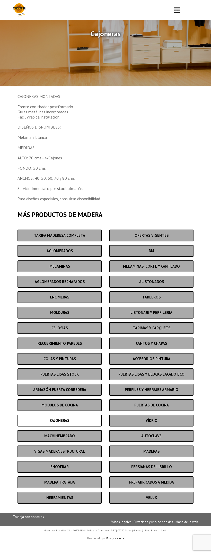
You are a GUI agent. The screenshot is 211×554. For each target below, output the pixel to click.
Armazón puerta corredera (59, 389)
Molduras (59, 312)
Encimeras (59, 297)
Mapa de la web (186, 522)
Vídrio (151, 420)
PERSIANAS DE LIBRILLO (151, 466)
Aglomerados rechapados (60, 281)
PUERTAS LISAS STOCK (59, 374)
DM (151, 250)
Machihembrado (59, 435)
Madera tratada (59, 482)
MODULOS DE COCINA (59, 405)
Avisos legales (121, 522)
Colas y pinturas (59, 358)
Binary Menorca (115, 538)
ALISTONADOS (151, 281)
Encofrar (59, 466)
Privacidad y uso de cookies (153, 522)
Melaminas (59, 266)
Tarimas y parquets (151, 327)
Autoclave (151, 435)
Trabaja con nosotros (28, 517)
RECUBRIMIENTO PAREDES (60, 343)
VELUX (151, 497)
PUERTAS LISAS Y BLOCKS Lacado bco (151, 374)
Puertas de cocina (151, 405)
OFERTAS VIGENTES (152, 235)
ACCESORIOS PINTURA (151, 358)
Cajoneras (59, 420)
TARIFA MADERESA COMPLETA (59, 235)
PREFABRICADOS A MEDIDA (151, 482)
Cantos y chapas (151, 343)
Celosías (59, 327)
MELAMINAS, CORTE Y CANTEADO (151, 266)
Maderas (151, 451)
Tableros (151, 297)
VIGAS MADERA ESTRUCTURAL (59, 451)
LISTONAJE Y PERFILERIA (151, 312)
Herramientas (59, 497)
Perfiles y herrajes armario (151, 389)
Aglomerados (60, 250)
